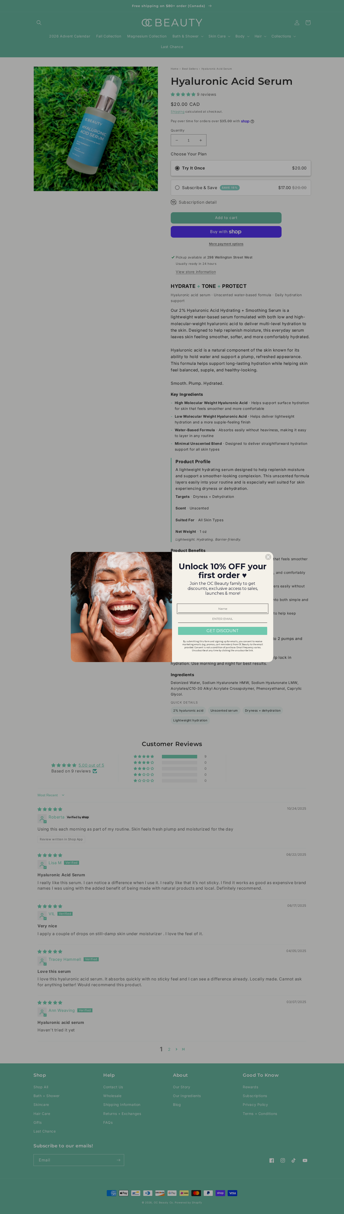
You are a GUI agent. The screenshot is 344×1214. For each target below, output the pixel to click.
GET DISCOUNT (223, 630)
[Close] (268, 557)
